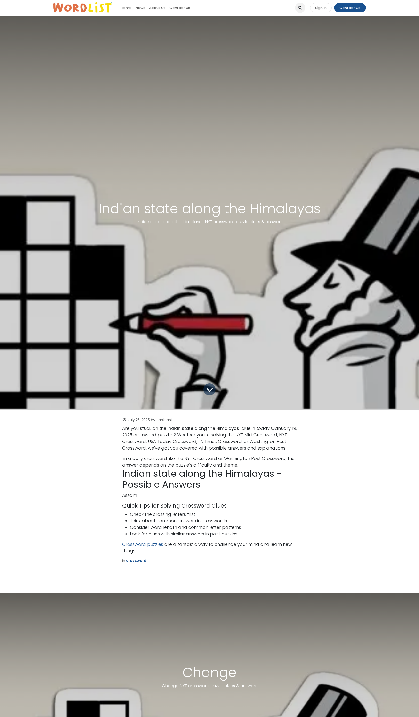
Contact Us (349, 7)
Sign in (321, 7)
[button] (300, 8)
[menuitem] (126, 8)
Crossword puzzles (142, 544)
